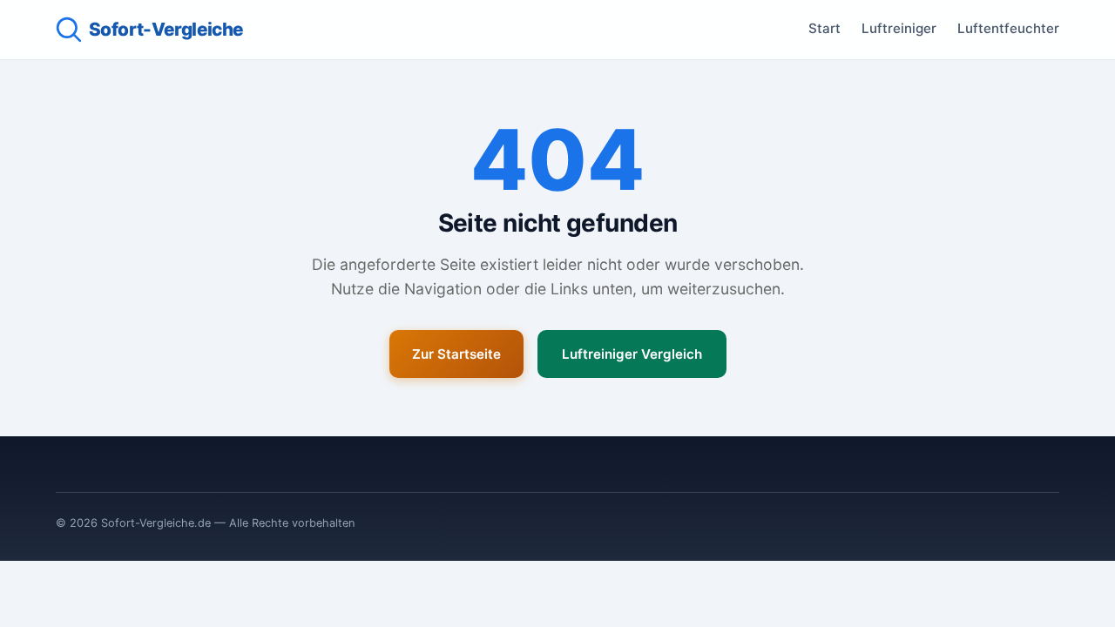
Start (824, 28)
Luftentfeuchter (1008, 28)
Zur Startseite (456, 354)
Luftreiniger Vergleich (632, 354)
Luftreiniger (899, 28)
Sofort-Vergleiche (166, 29)
